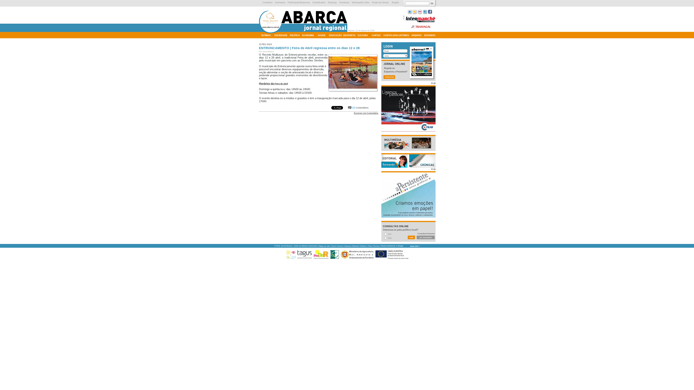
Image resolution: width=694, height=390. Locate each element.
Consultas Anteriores (426, 234)
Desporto (349, 35)
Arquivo (416, 35)
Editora (363, 246)
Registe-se (389, 68)
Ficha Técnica (374, 246)
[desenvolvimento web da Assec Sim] (412, 246)
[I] (410, 11)
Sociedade (280, 35)
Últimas (266, 35)
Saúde (321, 35)
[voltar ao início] (304, 33)
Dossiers (429, 35)
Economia (308, 35)
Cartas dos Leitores (396, 35)
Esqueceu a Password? (395, 71)
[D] (415, 11)
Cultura (362, 35)
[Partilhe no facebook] (430, 11)
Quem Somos (337, 246)
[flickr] (420, 11)
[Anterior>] (389, 77)
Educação (335, 35)
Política (295, 35)
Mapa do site (324, 246)
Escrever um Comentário (366, 113)
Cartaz (376, 35)
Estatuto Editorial (351, 246)
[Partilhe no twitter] (425, 11)
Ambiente (267, 40)
